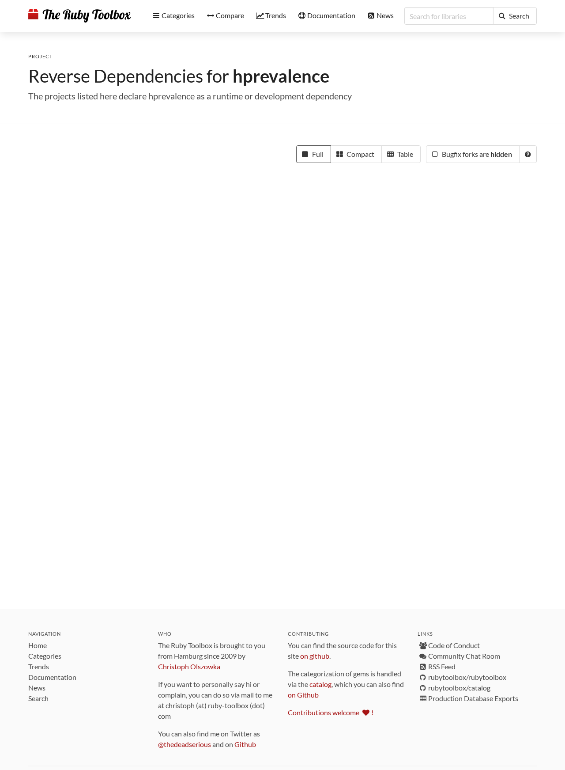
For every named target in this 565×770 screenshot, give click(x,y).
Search (38, 698)
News (36, 687)
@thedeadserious (184, 744)
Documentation (52, 677)
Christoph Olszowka (189, 666)
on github (314, 656)
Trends (38, 666)
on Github (303, 694)
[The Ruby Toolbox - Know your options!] (79, 16)
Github (245, 744)
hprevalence (281, 76)
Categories (44, 656)
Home (37, 645)
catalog (320, 684)
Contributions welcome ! (330, 712)
